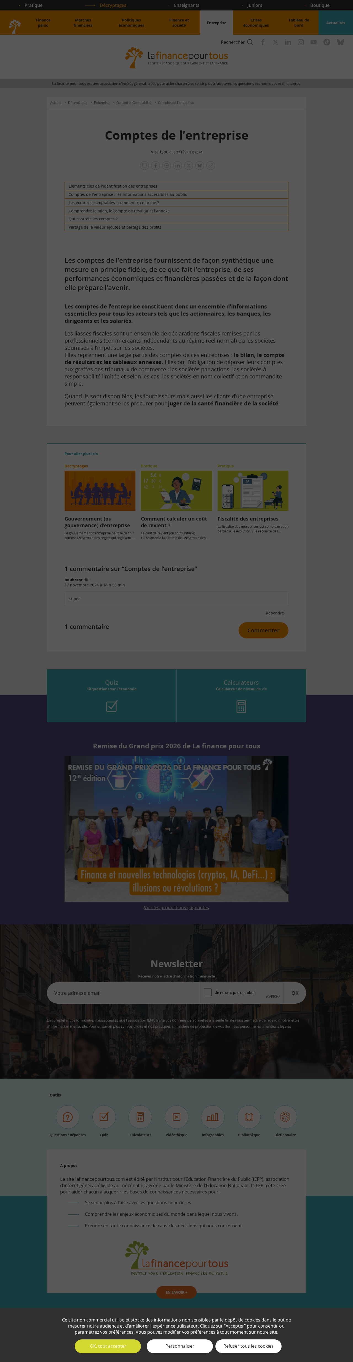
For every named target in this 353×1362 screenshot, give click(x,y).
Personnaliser (179, 1346)
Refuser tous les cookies (248, 1346)
